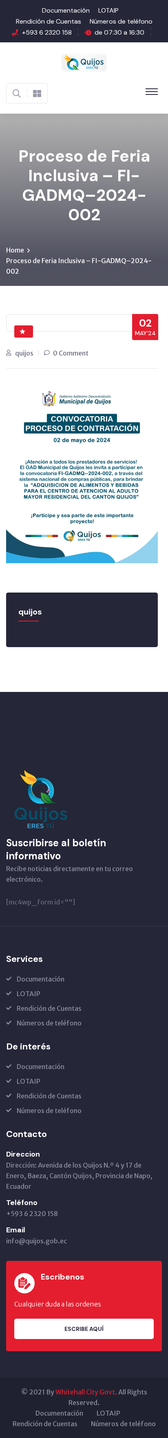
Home (15, 250)
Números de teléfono (121, 21)
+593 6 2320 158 (47, 32)
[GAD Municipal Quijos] (84, 62)
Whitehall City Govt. (86, 1392)
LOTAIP (108, 10)
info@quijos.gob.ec (36, 1241)
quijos (24, 353)
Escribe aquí (84, 1329)
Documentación (66, 10)
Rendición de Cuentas (48, 21)
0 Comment (70, 353)
